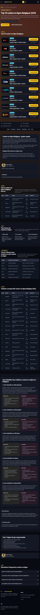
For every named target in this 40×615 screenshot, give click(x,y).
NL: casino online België (25, 597)
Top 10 (8, 129)
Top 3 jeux (18, 129)
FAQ (32, 129)
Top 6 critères (24, 129)
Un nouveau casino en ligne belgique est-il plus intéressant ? (20, 575)
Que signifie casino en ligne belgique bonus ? (20, 583)
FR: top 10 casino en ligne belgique (27, 595)
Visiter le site (33, 39)
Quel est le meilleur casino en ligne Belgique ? (20, 571)
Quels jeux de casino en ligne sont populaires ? (20, 579)
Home (2, 7)
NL (25, 1)
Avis (29, 129)
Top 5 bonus (13, 129)
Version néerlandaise (16, 24)
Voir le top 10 (5, 24)
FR (23, 1)
